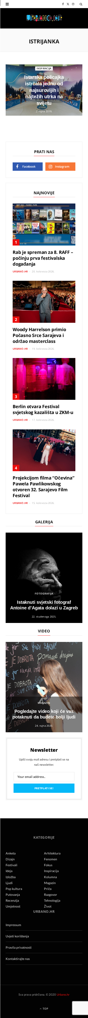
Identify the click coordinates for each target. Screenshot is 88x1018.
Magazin (44, 702)
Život (47, 906)
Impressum (13, 925)
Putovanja (13, 894)
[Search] (81, 4)
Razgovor (50, 894)
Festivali (11, 865)
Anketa (11, 853)
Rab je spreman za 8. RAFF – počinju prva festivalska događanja (43, 258)
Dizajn (10, 859)
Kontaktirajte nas (18, 959)
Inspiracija (44, 68)
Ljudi (9, 883)
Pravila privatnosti (19, 947)
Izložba (11, 877)
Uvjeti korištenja (17, 936)
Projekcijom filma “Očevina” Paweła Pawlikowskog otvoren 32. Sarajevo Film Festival (43, 486)
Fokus (48, 865)
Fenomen (50, 859)
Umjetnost (13, 906)
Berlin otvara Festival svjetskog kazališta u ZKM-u (43, 409)
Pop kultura (14, 889)
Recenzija (12, 900)
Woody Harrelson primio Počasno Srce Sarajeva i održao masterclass (39, 335)
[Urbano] (44, 18)
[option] (44, 578)
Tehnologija (52, 900)
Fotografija (44, 593)
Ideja (9, 871)
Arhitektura (52, 853)
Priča (47, 889)
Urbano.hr (20, 271)
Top (45, 1009)
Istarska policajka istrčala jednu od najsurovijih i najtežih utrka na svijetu (44, 90)
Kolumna (50, 877)
